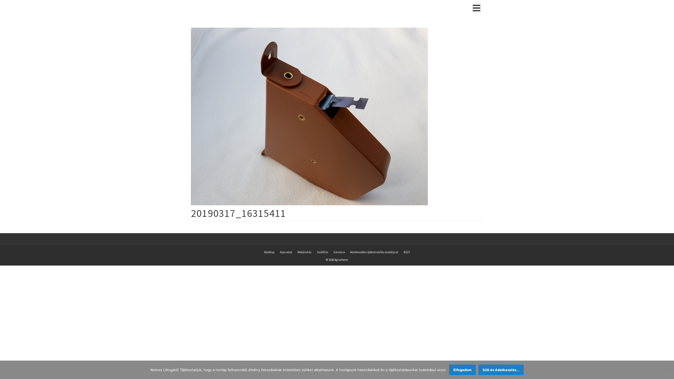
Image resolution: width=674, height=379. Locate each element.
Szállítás (322, 252)
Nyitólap (269, 252)
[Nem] (667, 369)
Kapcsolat (286, 252)
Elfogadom (462, 370)
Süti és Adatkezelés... (501, 370)
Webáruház (305, 252)
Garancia (339, 252)
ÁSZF (407, 252)
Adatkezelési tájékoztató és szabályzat (374, 252)
